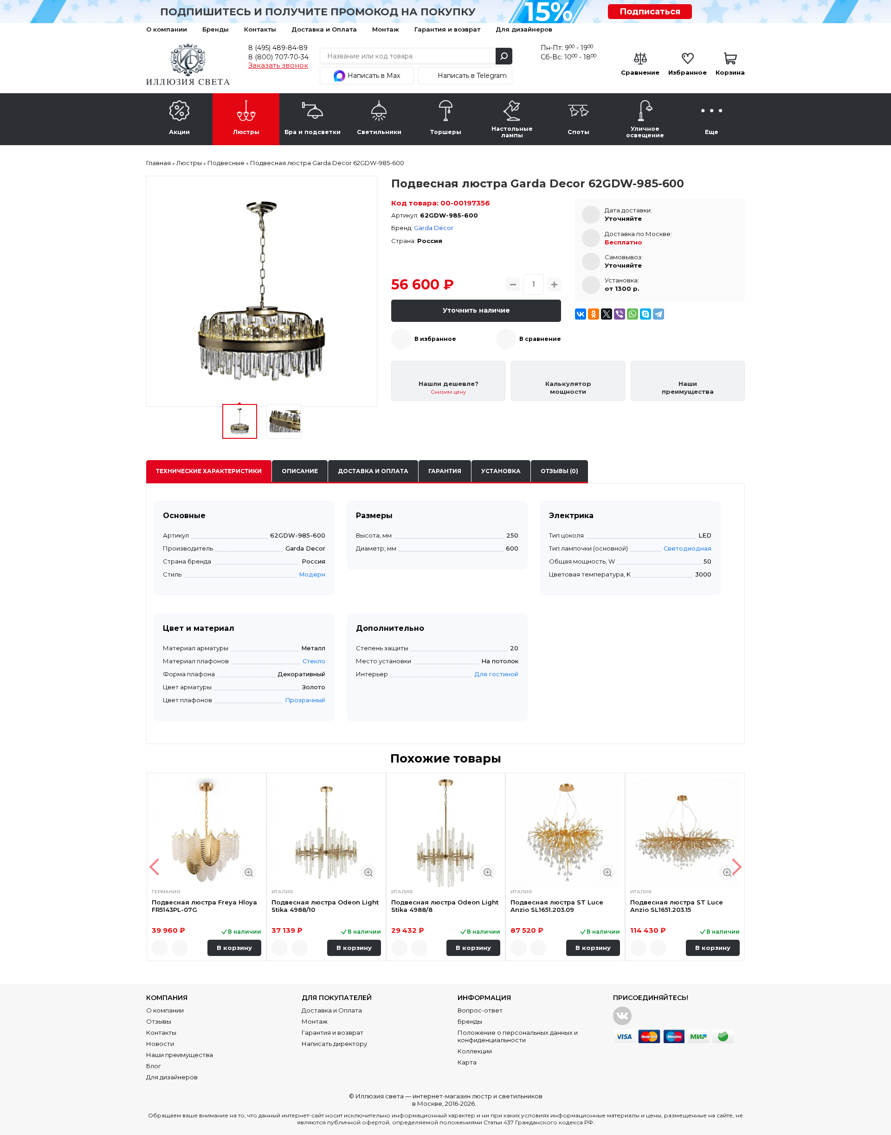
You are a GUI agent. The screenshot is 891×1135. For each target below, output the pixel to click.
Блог (153, 1066)
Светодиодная (687, 548)
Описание (300, 471)
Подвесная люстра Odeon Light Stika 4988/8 (444, 905)
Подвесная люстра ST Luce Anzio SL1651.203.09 (556, 905)
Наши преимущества (179, 1054)
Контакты (260, 29)
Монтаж (385, 29)
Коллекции (475, 1051)
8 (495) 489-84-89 (278, 48)
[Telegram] (658, 314)
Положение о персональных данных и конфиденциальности (518, 1036)
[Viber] (619, 314)
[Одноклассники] (593, 314)
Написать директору (334, 1043)
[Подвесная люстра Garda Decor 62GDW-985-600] (262, 291)
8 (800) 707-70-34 (278, 57)
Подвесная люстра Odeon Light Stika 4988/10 (325, 905)
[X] (606, 314)
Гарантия (444, 471)
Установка (501, 471)
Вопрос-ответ (480, 1010)
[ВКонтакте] (580, 314)
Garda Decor (433, 227)
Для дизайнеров (524, 29)
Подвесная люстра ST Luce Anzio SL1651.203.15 (676, 905)
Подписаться (650, 11)
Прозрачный (305, 700)
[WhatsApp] (632, 314)
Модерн (312, 574)
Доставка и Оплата (324, 29)
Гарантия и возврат (447, 29)
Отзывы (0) (559, 471)
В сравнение (540, 338)
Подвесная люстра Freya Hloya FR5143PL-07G (204, 905)
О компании (166, 29)
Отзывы (158, 1021)
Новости (160, 1043)
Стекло (314, 661)
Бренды (215, 29)
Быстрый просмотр (248, 872)
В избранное (435, 338)
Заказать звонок (278, 65)
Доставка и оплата (373, 471)
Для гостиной (496, 674)
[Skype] (645, 314)
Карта (467, 1062)
